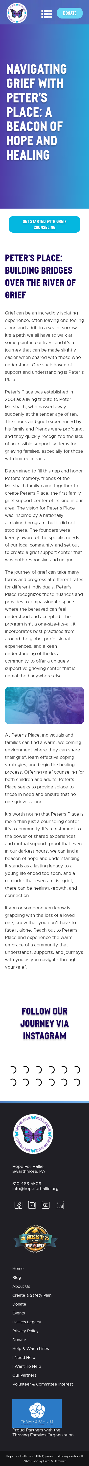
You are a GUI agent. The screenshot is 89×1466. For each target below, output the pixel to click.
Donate (70, 13)
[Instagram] (32, 1208)
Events (18, 1313)
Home (18, 1268)
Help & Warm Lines (30, 1348)
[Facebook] (18, 1208)
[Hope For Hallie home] (17, 22)
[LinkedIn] (58, 1208)
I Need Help (23, 1357)
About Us (21, 1286)
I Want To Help (26, 1366)
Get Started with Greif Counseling (45, 224)
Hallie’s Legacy (26, 1322)
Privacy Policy (25, 1331)
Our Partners (24, 1375)
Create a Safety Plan (31, 1295)
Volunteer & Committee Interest (42, 1384)
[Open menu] (46, 14)
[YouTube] (46, 1208)
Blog (16, 1277)
